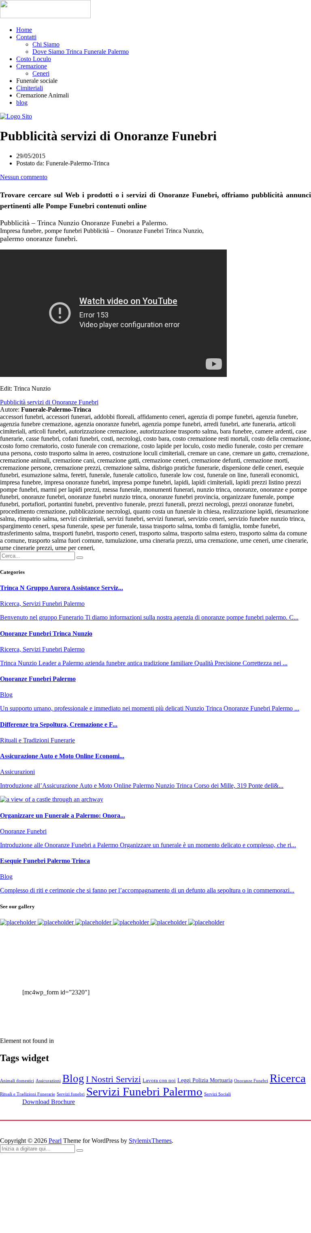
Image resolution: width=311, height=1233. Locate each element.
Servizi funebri (71, 1094)
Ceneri (40, 73)
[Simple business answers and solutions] (132, 922)
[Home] (16, 116)
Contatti (26, 37)
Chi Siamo (46, 44)
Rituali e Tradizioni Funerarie (27, 1094)
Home (24, 29)
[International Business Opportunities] (56, 922)
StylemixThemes (150, 1140)
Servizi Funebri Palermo (144, 1091)
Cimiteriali (29, 88)
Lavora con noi (159, 1080)
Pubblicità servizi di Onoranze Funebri (49, 402)
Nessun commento (23, 176)
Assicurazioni (48, 1081)
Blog (73, 1078)
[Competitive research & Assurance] (169, 922)
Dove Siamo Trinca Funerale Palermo (80, 51)
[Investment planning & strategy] (19, 922)
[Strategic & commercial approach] (94, 922)
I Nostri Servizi (113, 1079)
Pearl (55, 1140)
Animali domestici (17, 1081)
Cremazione (31, 66)
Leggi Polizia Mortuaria (204, 1080)
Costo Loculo (33, 58)
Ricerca (288, 1078)
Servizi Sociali (217, 1094)
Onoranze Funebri (251, 1081)
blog (22, 102)
